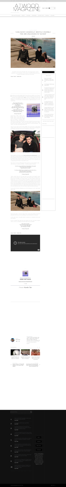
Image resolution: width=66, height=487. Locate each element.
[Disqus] (25, 378)
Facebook (21, 279)
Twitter (25, 279)
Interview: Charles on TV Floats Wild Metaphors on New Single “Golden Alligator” (18, 365)
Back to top (52, 485)
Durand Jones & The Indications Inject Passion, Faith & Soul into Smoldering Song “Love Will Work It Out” (32, 365)
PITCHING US (39, 441)
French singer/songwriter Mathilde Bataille (30, 155)
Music (30, 30)
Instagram (29, 279)
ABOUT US (38, 437)
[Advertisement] (33, 23)
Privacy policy (39, 445)
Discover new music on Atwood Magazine (25, 281)
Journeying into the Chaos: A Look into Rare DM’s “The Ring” (15, 358)
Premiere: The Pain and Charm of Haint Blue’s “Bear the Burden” (25, 358)
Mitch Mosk (33, 36)
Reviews (32, 30)
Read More (28, 343)
